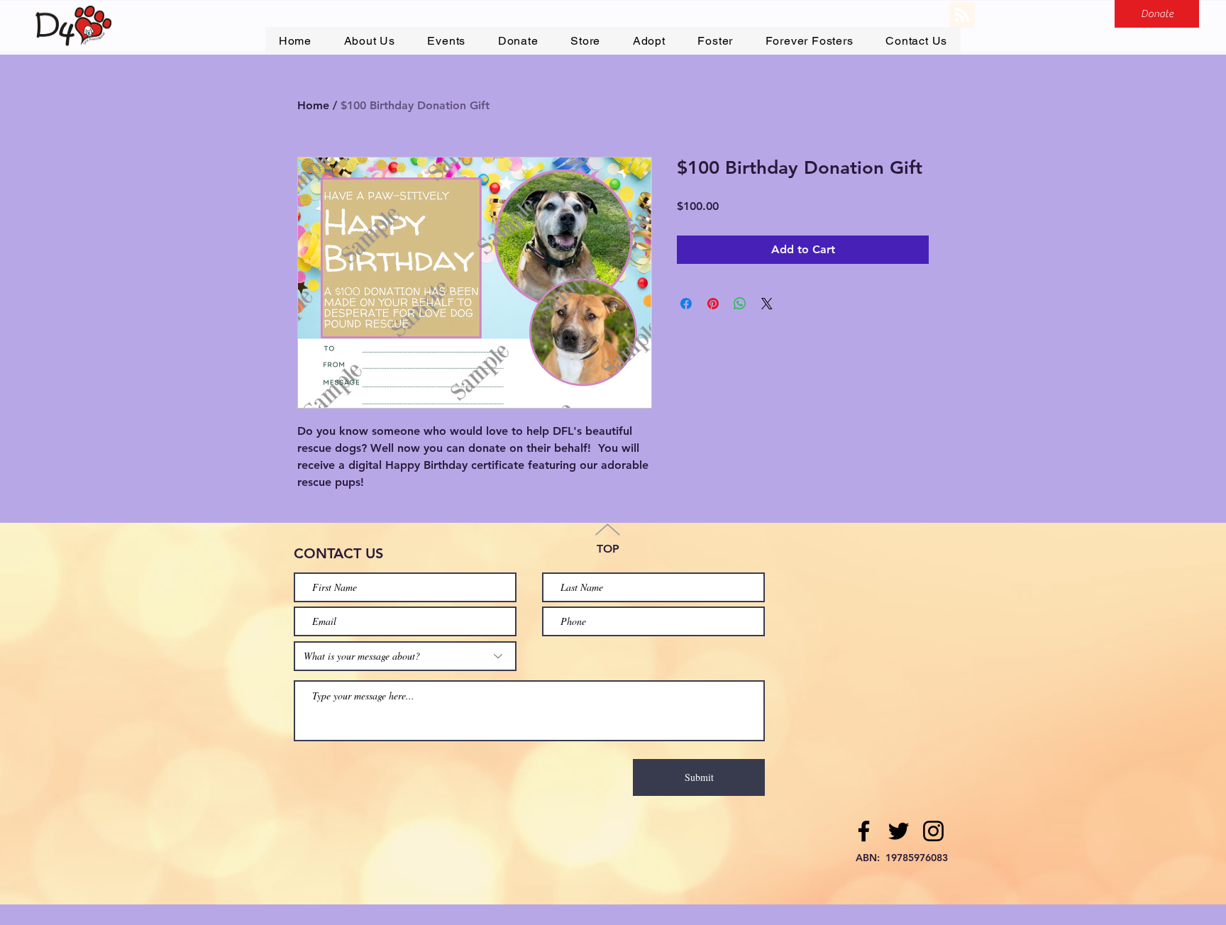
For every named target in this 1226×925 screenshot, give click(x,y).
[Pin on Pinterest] (713, 303)
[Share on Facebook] (686, 303)
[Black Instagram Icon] (933, 831)
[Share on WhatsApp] (740, 303)
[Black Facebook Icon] (864, 831)
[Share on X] (766, 303)
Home (313, 105)
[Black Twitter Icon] (898, 831)
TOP (608, 548)
